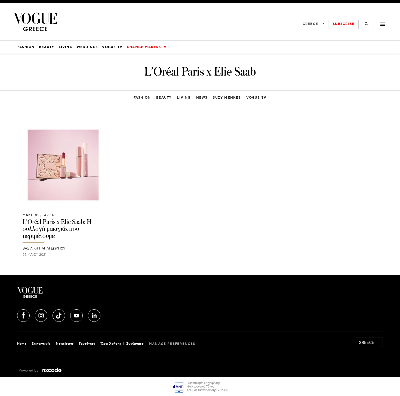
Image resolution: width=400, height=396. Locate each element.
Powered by (29, 371)
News (202, 98)
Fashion (142, 98)
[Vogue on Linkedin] (94, 314)
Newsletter (64, 343)
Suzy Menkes (227, 98)
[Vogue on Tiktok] (59, 314)
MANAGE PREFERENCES (172, 344)
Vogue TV (256, 98)
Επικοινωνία (41, 343)
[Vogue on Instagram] (41, 314)
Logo (78, 295)
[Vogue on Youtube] (77, 314)
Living (183, 98)
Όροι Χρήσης (111, 343)
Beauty (163, 98)
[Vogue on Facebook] (24, 314)
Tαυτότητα (87, 343)
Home (21, 343)
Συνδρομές (134, 343)
